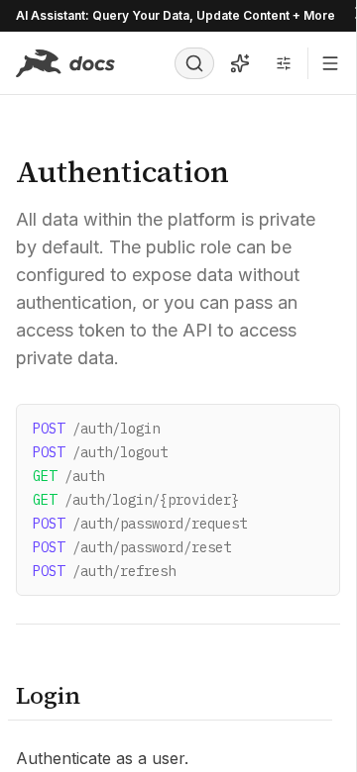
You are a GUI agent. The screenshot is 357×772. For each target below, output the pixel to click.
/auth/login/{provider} (136, 500)
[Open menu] (330, 63)
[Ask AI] (240, 63)
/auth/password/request (140, 523)
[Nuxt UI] (65, 63)
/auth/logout (100, 452)
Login (48, 695)
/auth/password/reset (132, 547)
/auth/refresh (104, 571)
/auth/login (96, 428)
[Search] (194, 63)
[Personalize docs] (283, 63)
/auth (68, 476)
